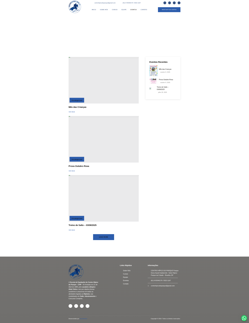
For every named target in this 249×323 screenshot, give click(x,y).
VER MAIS (72, 112)
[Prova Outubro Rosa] (104, 139)
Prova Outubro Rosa (79, 166)
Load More (103, 237)
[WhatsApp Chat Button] (244, 318)
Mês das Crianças (77, 107)
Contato (144, 9)
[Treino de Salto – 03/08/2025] (104, 198)
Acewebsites (83, 318)
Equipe (124, 9)
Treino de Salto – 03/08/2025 (82, 225)
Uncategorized (76, 100)
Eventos (133, 9)
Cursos (115, 9)
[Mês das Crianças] (104, 80)
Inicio (94, 9)
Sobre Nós (104, 9)
